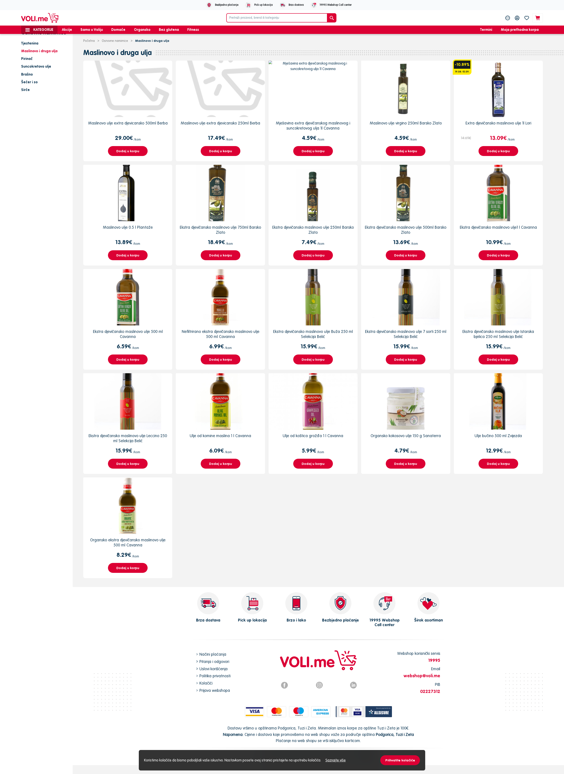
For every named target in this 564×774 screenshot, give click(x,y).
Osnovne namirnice (115, 41)
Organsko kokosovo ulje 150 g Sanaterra (406, 435)
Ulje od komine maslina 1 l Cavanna (220, 435)
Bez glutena (169, 30)
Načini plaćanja (212, 654)
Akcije (67, 30)
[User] (517, 18)
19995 (434, 660)
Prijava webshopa (214, 690)
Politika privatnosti (214, 676)
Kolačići (205, 683)
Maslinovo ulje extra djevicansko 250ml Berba (220, 123)
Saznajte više (335, 760)
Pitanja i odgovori (214, 661)
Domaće (118, 30)
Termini (486, 30)
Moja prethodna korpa (520, 30)
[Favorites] (526, 18)
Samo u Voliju (91, 30)
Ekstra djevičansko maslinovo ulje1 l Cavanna (498, 227)
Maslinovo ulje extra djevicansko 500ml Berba (128, 123)
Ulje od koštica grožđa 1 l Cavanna (313, 435)
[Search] (331, 17)
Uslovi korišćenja (213, 668)
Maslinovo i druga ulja (117, 52)
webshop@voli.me (422, 675)
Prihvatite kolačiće (400, 760)
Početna (89, 41)
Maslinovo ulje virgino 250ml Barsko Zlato (406, 123)
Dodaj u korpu (127, 151)
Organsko (142, 30)
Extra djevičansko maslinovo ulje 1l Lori (498, 123)
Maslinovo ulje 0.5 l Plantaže (128, 227)
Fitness (193, 30)
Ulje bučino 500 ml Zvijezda (498, 435)
